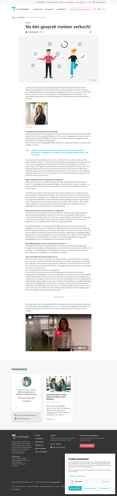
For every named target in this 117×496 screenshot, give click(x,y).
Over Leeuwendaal (52, 2)
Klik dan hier (56, 306)
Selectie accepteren (90, 488)
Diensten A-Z (39, 445)
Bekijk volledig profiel (23, 418)
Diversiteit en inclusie (20, 486)
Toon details (105, 481)
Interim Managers (40, 448)
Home (13, 17)
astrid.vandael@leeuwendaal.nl (26, 415)
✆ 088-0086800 (40, 2)
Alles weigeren (104, 488)
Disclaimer (56, 486)
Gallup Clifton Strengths (19, 458)
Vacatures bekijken (87, 446)
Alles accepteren (75, 488)
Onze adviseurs (80, 2)
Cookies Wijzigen (16, 489)
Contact (89, 2)
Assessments (49, 9)
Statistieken (78, 481)
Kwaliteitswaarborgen (33, 486)
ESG (13, 486)
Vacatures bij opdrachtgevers (80, 9)
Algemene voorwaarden (46, 486)
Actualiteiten (61, 9)
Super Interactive (55, 482)
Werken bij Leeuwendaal (66, 2)
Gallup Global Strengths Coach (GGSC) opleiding (21, 461)
